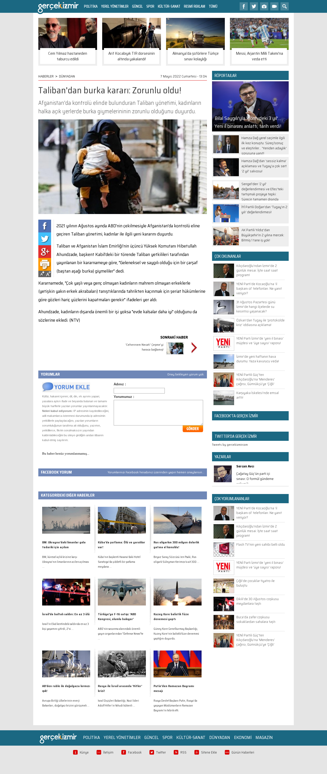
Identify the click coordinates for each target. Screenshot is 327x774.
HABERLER (46, 76)
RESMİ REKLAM (194, 6)
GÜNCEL (137, 6)
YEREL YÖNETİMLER (115, 6)
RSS (183, 752)
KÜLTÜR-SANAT (169, 6)
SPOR (150, 6)
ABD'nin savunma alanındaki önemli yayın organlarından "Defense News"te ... (120, 634)
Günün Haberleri (242, 752)
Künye (84, 752)
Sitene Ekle (209, 752)
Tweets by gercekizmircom (230, 444)
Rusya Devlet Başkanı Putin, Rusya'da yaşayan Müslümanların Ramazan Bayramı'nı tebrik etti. (175, 706)
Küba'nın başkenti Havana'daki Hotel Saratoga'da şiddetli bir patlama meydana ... (119, 562)
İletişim (108, 752)
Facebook (135, 752)
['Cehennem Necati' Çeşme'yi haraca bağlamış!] (175, 355)
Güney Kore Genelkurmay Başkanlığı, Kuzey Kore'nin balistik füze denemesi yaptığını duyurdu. (176, 634)
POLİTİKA (91, 6)
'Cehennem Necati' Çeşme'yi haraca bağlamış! (144, 347)
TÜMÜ (213, 6)
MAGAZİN (264, 737)
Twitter (161, 752)
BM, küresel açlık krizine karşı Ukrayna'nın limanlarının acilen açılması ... (65, 562)
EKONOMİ (243, 737)
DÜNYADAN (67, 76)
